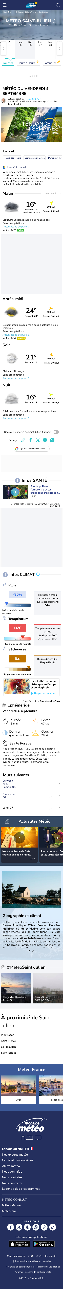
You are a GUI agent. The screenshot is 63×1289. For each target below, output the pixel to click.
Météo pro (9, 1211)
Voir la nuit (51, 193)
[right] (59, 48)
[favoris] (54, 20)
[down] (31, 951)
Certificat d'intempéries (17, 1160)
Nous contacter (12, 1183)
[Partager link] (23, 440)
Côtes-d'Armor (31, 12)
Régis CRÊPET (33, 98)
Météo (3, 12)
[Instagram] (35, 1227)
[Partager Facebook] (30, 440)
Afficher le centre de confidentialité (33, 1272)
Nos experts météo (15, 1155)
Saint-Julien (43, 12)
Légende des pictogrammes (21, 1189)
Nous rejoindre (12, 1177)
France (10, 12)
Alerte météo (11, 1166)
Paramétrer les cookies (48, 1266)
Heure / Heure (26, 63)
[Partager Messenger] (45, 440)
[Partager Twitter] (38, 440)
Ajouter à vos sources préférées (34, 448)
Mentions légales (16, 1256)
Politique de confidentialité (20, 1266)
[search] (57, 5)
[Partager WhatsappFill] (52, 440)
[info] (37, 574)
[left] (3, 48)
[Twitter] (19, 1227)
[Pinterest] (44, 1227)
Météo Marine (11, 1205)
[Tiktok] (52, 1227)
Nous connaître (12, 1172)
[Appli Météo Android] (44, 1244)
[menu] (5, 5)
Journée (8, 63)
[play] (15, 492)
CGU (30, 1256)
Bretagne (19, 12)
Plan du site (50, 1256)
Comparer (50, 63)
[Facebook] (10, 1227)
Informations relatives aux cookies (33, 1261)
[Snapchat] (27, 1227)
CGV (38, 1256)
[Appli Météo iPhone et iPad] (19, 1244)
